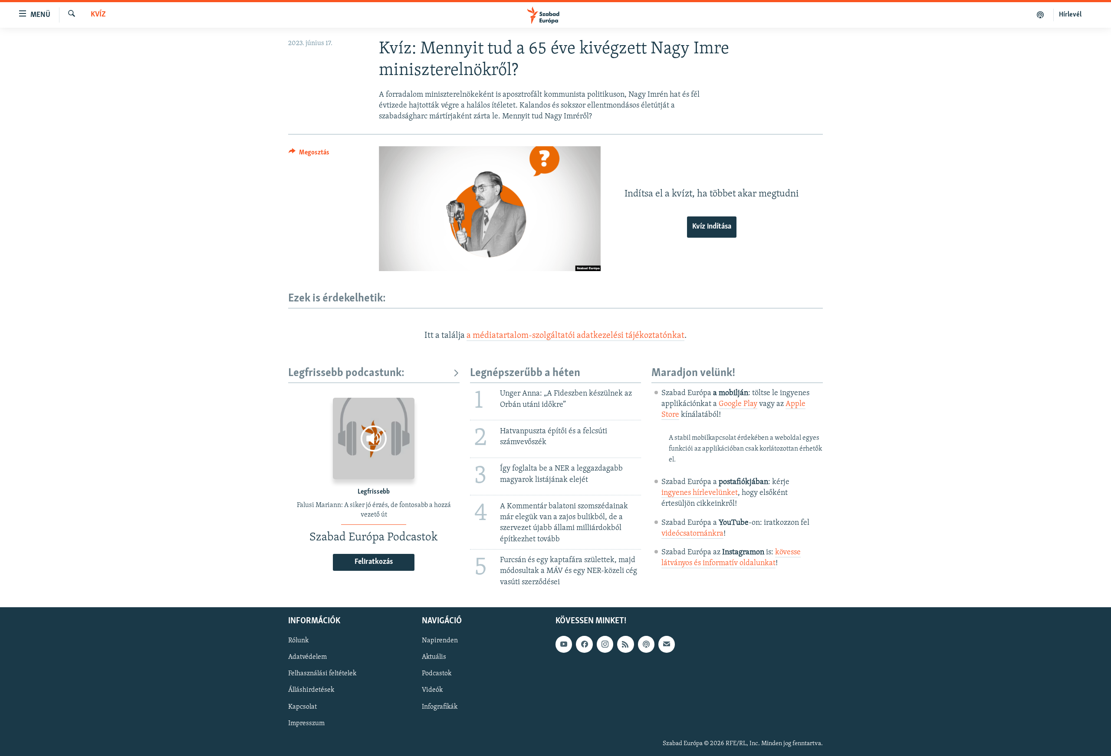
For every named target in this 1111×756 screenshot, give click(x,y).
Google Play (738, 404)
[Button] (309, 154)
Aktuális (434, 657)
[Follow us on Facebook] (584, 644)
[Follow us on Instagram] (605, 644)
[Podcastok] (1040, 15)
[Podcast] (646, 644)
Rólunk (298, 640)
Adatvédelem (307, 657)
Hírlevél (1070, 14)
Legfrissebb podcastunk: (346, 373)
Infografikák (439, 706)
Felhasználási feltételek (322, 673)
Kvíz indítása (711, 227)
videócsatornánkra (692, 534)
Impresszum (306, 723)
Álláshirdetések (311, 690)
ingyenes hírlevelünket (699, 493)
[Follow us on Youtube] (564, 644)
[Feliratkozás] (666, 644)
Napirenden (440, 640)
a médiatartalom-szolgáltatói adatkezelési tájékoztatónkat (575, 335)
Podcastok (436, 673)
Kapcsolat (302, 706)
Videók (432, 690)
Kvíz (98, 15)
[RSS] (625, 644)
